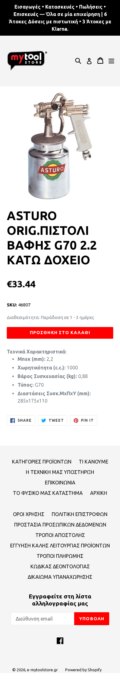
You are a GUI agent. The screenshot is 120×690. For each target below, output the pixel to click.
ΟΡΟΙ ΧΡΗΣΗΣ (28, 514)
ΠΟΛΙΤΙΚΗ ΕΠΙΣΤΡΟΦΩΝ (79, 514)
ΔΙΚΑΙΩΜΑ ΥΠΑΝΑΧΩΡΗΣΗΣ (60, 577)
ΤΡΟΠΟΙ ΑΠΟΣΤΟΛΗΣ (60, 535)
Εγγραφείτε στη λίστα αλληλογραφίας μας (60, 600)
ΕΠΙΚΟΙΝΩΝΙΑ (60, 482)
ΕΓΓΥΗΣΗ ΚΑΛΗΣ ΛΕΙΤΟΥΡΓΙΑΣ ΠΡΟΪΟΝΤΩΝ (60, 545)
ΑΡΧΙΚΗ (98, 493)
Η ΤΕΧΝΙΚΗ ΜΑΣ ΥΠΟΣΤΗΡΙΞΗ (60, 472)
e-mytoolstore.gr (42, 670)
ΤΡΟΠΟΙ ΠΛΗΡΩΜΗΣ (60, 556)
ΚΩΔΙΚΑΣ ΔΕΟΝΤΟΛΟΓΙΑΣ (60, 566)
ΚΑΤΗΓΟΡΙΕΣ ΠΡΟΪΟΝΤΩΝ (41, 461)
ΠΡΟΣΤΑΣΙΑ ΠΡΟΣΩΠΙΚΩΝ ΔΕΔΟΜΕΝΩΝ (60, 524)
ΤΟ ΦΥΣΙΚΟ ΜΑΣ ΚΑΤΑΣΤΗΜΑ (48, 493)
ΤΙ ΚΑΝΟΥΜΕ (93, 461)
